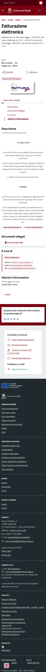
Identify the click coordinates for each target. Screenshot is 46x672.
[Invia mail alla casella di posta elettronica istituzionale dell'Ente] (19, 537)
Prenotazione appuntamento (13, 631)
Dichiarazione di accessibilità (12, 619)
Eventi (4, 508)
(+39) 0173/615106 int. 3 (22, 262)
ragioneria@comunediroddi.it (21, 265)
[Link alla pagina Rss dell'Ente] (2, 646)
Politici (4, 428)
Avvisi (3, 490)
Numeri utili (6, 554)
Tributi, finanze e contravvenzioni (14, 465)
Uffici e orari (6, 551)
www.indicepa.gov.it (34, 227)
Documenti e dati (8, 412)
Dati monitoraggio (8, 659)
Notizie (17, 19)
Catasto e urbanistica (10, 453)
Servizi (29, 659)
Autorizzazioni (7, 449)
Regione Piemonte (9, 3)
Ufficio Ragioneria (11, 257)
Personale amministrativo (11, 424)
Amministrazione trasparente (13, 622)
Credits (14, 662)
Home (3, 19)
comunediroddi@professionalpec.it (22, 268)
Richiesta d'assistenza (10, 634)
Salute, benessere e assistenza (13, 461)
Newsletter (6, 650)
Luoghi (4, 504)
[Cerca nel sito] (38, 11)
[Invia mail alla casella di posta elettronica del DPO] (14, 568)
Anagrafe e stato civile (10, 445)
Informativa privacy (9, 611)
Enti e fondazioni (8, 416)
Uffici (3, 432)
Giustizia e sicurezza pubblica (13, 457)
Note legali (5, 615)
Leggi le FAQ (6, 625)
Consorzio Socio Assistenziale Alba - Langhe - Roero (22, 607)
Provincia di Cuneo (8, 603)
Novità (10, 19)
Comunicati (6, 486)
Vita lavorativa (7, 469)
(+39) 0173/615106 (17, 530)
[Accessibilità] (6, 665)
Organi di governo (8, 420)
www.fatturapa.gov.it (12, 227)
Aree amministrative (9, 408)
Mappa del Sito (33, 662)
